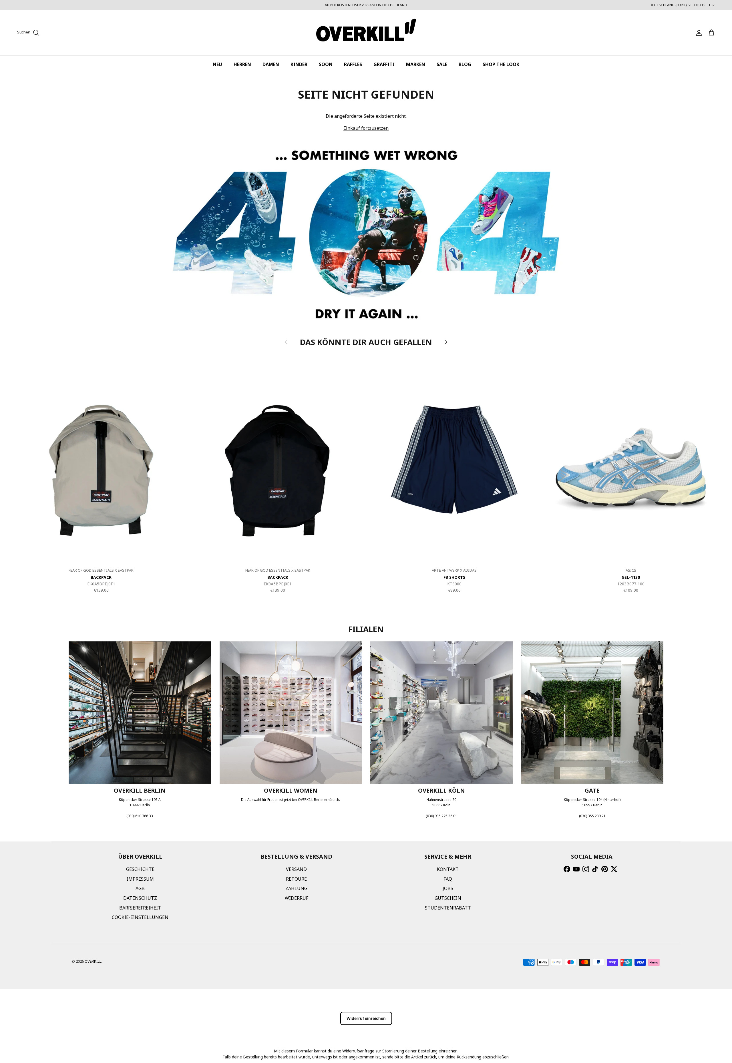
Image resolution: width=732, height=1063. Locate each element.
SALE (442, 64)
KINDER (299, 64)
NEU (217, 64)
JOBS (448, 888)
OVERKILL (93, 961)
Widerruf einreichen (366, 1018)
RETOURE (296, 879)
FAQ (447, 879)
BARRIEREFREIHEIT (140, 908)
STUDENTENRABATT (448, 908)
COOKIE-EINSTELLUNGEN (140, 917)
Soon (326, 64)
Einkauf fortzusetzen (366, 128)
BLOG (465, 64)
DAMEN (270, 64)
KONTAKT (448, 869)
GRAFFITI (384, 64)
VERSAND (296, 869)
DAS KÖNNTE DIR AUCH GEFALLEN (366, 341)
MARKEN (415, 64)
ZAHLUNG (296, 888)
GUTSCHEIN (448, 898)
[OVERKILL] (366, 32)
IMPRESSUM (140, 879)
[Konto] (697, 32)
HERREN (242, 64)
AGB (140, 888)
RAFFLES (353, 64)
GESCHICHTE (140, 869)
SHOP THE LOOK (501, 64)
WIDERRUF (296, 898)
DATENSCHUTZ (140, 898)
